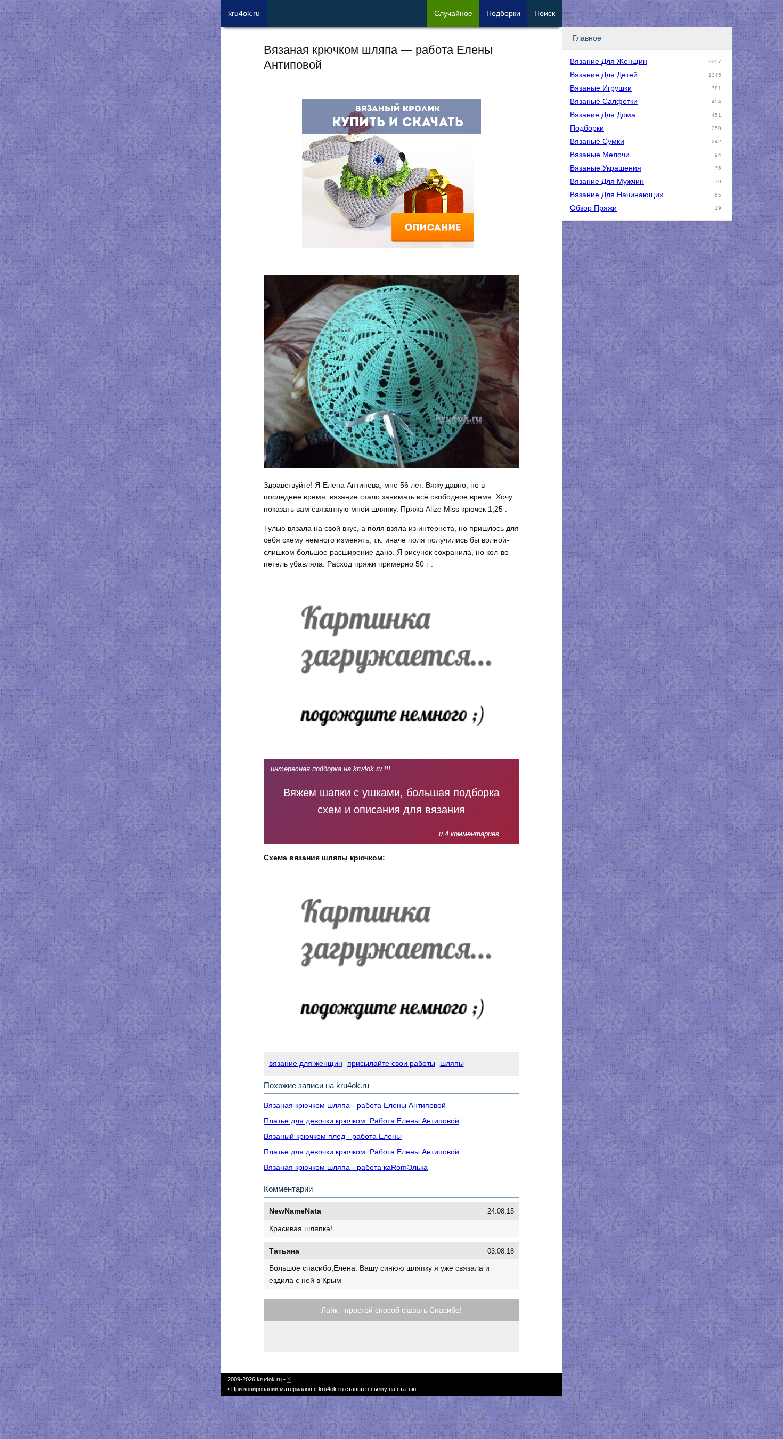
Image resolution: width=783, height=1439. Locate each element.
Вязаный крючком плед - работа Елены (333, 1136)
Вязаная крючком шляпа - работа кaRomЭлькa (346, 1167)
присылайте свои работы (391, 1063)
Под (503, 13)
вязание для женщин (305, 1063)
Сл (453, 13)
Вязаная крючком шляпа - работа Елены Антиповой (355, 1105)
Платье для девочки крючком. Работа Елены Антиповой (361, 1121)
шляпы (452, 1063)
